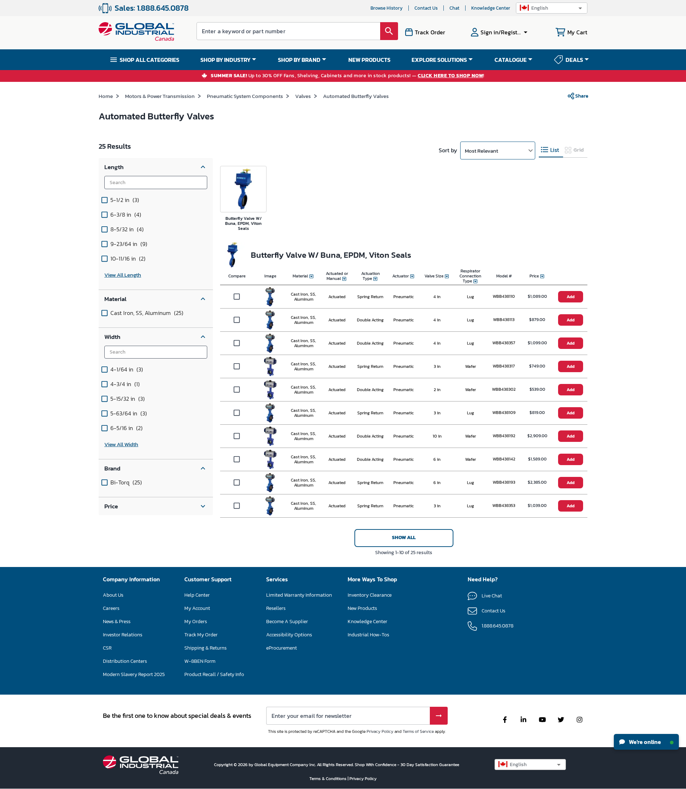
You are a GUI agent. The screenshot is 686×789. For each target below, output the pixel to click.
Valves (303, 96)
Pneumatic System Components (245, 96)
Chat (454, 8)
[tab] (551, 150)
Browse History (387, 8)
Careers (111, 608)
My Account (197, 608)
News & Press (116, 621)
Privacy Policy (380, 731)
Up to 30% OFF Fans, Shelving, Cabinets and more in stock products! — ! (347, 76)
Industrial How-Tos (368, 634)
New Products (362, 608)
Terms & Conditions (328, 778)
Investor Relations (122, 634)
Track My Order (201, 634)
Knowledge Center (490, 8)
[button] (551, 8)
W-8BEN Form (199, 661)
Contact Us (426, 8)
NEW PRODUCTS (369, 59)
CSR (107, 648)
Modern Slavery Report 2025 (134, 674)
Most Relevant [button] (481, 151)
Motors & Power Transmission (160, 96)
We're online (644, 742)
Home (106, 96)
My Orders (195, 621)
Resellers (275, 608)
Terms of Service (418, 731)
